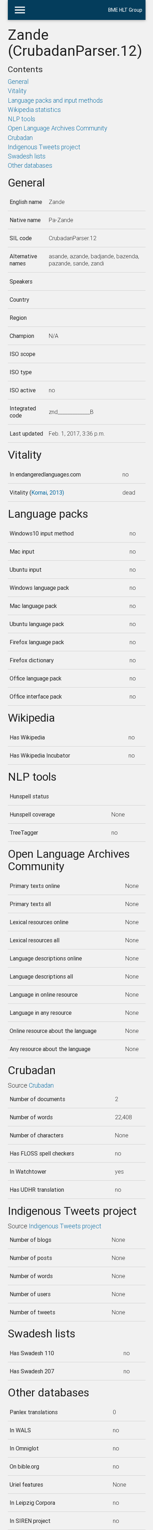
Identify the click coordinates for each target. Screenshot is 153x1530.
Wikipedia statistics (34, 110)
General (18, 81)
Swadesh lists (27, 156)
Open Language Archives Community (57, 128)
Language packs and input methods (55, 100)
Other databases (30, 165)
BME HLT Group (125, 10)
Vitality (17, 91)
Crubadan (20, 138)
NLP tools (21, 119)
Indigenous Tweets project (44, 147)
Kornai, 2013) (47, 492)
